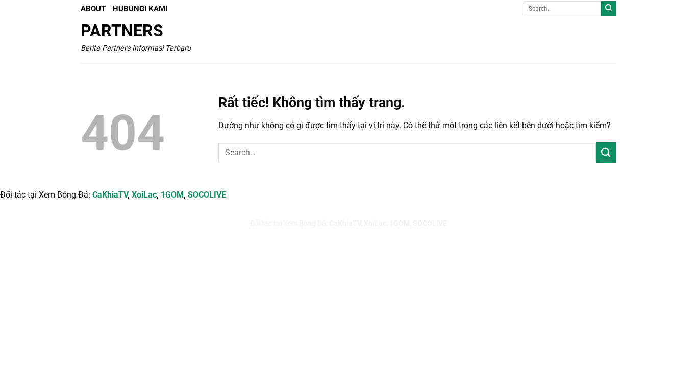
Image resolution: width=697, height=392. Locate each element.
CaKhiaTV (110, 195)
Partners (122, 30)
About (93, 8)
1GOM (172, 195)
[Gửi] (608, 8)
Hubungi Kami (140, 8)
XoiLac (144, 195)
